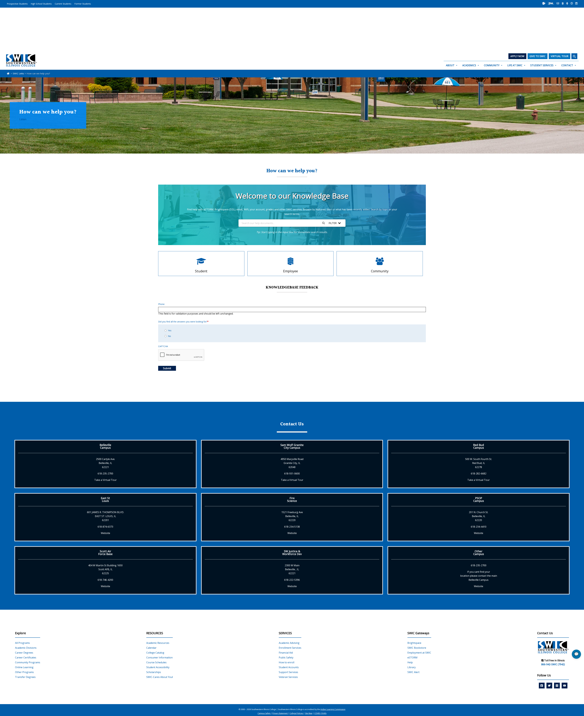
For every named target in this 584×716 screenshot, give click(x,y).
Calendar (151, 647)
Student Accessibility (157, 667)
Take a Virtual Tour (105, 480)
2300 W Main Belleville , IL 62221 (292, 569)
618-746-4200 (105, 580)
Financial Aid (286, 652)
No (169, 336)
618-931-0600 (292, 473)
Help (410, 662)
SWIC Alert (413, 672)
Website (105, 533)
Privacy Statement (280, 713)
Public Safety (286, 657)
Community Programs (27, 662)
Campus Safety (264, 713)
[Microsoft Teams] (543, 3)
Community (491, 65)
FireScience (292, 499)
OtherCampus (478, 552)
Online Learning (24, 667)
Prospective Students (17, 3)
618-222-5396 (292, 580)
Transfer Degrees (25, 677)
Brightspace (414, 643)
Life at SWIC (514, 65)
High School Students (41, 3)
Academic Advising (289, 643)
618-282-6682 (478, 473)
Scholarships (153, 672)
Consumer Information (159, 657)
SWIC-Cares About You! (159, 677)
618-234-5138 (292, 526)
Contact (567, 65)
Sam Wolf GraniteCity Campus (292, 446)
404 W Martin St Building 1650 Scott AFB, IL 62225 (105, 569)
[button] (574, 56)
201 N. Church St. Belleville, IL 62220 (478, 516)
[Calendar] (576, 3)
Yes (169, 330)
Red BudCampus (478, 446)
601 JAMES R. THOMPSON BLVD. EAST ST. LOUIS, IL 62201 (105, 516)
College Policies (297, 713)
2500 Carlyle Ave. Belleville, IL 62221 (105, 463)
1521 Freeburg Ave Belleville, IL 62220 (292, 516)
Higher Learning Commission (332, 709)
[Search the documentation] (324, 223)
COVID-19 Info (320, 713)
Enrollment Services (290, 647)
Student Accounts (289, 667)
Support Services (288, 672)
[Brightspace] (562, 3)
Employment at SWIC (419, 652)
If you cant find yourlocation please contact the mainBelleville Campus (478, 576)
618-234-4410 (478, 526)
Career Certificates (25, 657)
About (450, 65)
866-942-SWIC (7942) (553, 664)
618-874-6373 (105, 526)
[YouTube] (564, 685)
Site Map (308, 713)
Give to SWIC (538, 56)
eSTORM (412, 657)
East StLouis (105, 499)
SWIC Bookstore (416, 647)
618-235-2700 (105, 473)
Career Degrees (24, 652)
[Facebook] (542, 685)
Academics (469, 65)
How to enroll (286, 662)
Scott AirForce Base (105, 552)
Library (411, 667)
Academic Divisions (25, 647)
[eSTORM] (550, 3)
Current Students (63, 3)
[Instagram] (557, 685)
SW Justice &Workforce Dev (292, 552)
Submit (167, 368)
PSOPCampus (478, 499)
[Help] (571, 3)
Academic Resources (157, 643)
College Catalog (155, 652)
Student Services (541, 65)
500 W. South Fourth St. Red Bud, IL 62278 (478, 463)
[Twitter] (549, 685)
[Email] (557, 3)
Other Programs (24, 672)
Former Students (82, 3)
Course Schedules (156, 662)
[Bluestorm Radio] (567, 3)
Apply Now (517, 56)
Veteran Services (288, 677)
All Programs (22, 643)
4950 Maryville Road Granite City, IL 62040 (292, 463)
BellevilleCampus (105, 446)
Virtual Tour (559, 56)
